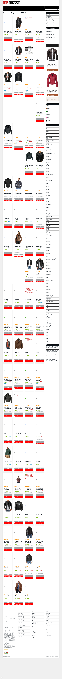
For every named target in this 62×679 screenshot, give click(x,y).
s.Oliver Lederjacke (49, 293)
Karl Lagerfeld (49, 216)
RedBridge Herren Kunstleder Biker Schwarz (18, 60)
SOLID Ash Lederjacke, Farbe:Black (16, 300)
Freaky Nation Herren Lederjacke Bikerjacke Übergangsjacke (29, 434)
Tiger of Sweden (49, 314)
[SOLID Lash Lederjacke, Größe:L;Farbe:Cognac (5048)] (18, 343)
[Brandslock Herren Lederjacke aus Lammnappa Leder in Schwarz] (18, 505)
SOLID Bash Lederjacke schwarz (38, 408)
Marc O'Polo (48, 232)
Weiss (49, 121)
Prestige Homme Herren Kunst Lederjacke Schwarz (28, 300)
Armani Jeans (48, 135)
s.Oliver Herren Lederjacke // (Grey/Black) (39, 568)
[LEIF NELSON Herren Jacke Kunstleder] (8, 237)
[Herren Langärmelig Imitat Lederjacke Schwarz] (29, 22)
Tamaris (47, 313)
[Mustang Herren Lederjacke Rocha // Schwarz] (8, 22)
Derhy (47, 168)
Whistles (48, 338)
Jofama (47, 207)
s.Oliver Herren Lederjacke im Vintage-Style (17, 596)
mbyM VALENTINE (49, 235)
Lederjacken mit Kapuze (50, 23)
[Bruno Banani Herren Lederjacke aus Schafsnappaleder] (29, 398)
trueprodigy (48, 325)
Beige (48, 105)
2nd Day (48, 126)
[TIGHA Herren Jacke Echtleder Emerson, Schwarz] (8, 424)
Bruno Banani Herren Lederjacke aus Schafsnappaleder (29, 408)
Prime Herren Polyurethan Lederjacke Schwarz (6, 542)
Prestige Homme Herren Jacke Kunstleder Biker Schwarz (28, 489)
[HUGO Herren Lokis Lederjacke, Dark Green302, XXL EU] (8, 452)
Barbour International (50, 140)
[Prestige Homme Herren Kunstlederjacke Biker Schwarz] (29, 586)
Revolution (48, 287)
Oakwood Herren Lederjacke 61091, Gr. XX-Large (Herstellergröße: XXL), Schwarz (7, 596)
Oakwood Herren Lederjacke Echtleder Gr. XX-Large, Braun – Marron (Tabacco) (18, 247)
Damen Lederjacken (22, 610)
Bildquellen (48, 656)
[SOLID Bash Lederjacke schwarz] (40, 398)
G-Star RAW (48, 184)
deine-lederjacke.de (6, 656)
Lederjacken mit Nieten (50, 25)
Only (47, 266)
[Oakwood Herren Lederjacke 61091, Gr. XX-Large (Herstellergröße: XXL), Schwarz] (8, 586)
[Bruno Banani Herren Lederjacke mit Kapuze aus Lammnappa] (8, 398)
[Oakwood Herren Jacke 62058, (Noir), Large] (40, 424)
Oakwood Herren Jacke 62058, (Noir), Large (39, 434)
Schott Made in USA (50, 296)
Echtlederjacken (49, 16)
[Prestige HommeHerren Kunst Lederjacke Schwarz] (8, 505)
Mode (46, 6)
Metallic (48, 114)
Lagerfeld (48, 223)
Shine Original (48, 305)
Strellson (48, 310)
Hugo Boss (48, 196)
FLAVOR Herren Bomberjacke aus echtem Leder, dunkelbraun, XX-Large (7, 568)
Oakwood (48, 265)
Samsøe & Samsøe (49, 295)
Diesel (47, 173)
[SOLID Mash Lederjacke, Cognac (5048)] (8, 317)
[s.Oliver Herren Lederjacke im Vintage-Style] (18, 587)
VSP (47, 335)
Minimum (48, 241)
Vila (47, 332)
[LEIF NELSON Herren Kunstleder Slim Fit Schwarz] (40, 452)
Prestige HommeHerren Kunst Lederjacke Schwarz (7, 515)
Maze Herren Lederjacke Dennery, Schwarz (39, 380)
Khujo (47, 217)
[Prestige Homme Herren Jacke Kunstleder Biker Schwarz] (29, 479)
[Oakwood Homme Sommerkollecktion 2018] (18, 183)
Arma (47, 134)
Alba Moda (48, 131)
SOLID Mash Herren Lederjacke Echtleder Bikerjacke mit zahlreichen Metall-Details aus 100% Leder (29, 247)
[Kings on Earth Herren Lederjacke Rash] (40, 22)
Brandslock (48, 152)
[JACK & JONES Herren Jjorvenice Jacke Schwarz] (18, 452)
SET (47, 304)
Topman (47, 320)
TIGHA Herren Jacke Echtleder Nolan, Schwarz (28, 462)
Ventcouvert (48, 328)
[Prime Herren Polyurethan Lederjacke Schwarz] (8, 532)
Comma (47, 165)
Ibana (47, 198)
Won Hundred (48, 340)
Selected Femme (49, 299)
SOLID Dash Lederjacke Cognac (29, 219)
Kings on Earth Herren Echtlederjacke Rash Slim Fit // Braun (28, 86)
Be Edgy (48, 141)
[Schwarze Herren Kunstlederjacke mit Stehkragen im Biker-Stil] (40, 156)
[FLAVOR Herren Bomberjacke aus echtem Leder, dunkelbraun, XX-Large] (8, 558)
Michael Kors (48, 238)
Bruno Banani (48, 155)
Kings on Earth (49, 219)
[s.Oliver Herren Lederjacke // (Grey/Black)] (40, 558)
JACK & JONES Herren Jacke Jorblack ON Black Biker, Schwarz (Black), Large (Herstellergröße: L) (29, 542)
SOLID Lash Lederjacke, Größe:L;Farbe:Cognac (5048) (18, 353)
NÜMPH (47, 263)
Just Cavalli (48, 214)
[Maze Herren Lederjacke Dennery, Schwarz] (40, 370)
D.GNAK (47, 167)
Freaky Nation (34, 626)
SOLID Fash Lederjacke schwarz (38, 60)
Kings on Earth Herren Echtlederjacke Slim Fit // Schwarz (29, 274)
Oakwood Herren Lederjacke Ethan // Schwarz (18, 32)
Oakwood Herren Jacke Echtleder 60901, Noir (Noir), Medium (29, 568)
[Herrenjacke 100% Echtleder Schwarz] (18, 317)
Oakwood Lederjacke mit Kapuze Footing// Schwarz (18, 139)
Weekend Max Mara (50, 337)
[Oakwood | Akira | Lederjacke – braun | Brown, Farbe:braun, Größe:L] (40, 479)
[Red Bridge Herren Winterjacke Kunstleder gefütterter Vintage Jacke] (18, 532)
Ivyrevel (47, 201)
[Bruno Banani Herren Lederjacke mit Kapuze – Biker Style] (40, 343)
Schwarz (49, 120)
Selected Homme (49, 301)
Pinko (47, 277)
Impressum (56, 656)
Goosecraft (48, 189)
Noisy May (48, 262)
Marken (26, 6)
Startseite (6, 6)
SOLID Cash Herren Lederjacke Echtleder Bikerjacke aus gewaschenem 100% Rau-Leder (40, 327)
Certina (47, 161)
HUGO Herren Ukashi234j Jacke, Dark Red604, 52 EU (39, 300)
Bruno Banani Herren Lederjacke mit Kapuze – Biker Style (39, 353)
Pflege (42, 6)
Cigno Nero (48, 164)
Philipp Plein (48, 274)
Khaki (48, 112)
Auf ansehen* (18, 41)
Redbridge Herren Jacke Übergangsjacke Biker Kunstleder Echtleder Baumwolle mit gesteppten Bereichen (28, 327)
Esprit (47, 177)
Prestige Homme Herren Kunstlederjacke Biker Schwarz (28, 596)
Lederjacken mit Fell (50, 20)
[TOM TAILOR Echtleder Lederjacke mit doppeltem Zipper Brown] (18, 209)
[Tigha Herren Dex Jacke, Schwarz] (40, 505)
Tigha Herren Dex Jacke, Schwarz (39, 515)
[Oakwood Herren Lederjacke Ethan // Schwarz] (18, 22)
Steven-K (48, 308)
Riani (47, 290)
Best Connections (49, 144)
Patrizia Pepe (48, 271)
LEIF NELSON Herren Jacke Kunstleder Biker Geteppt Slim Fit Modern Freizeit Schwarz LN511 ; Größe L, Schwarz (28, 139)
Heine (47, 192)
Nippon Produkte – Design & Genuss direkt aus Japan (51, 259)
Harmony (48, 190)
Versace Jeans (49, 331)
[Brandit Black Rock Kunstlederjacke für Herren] (8, 130)
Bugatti (47, 156)
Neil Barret (48, 252)
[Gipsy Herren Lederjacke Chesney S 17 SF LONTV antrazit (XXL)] (29, 370)
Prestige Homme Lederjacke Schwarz (39, 274)
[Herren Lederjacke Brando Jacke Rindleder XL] (29, 156)
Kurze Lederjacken (49, 19)
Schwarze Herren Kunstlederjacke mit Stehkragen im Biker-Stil (39, 166)
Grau (48, 109)
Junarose (48, 213)
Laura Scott (48, 225)
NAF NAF (48, 249)
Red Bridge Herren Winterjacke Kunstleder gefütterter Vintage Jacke (18, 542)
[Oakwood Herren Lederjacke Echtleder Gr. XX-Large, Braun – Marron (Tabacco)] (18, 237)
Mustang (48, 247)
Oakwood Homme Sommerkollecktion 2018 (18, 193)
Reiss (47, 283)
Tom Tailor (48, 317)
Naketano (48, 250)
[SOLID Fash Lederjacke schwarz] (40, 50)
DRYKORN (34, 623)
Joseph (47, 211)
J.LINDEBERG (48, 202)
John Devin (48, 208)
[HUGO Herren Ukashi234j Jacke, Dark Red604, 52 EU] (40, 290)
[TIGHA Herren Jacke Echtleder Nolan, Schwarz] (29, 452)
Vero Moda (48, 329)
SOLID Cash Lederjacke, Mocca (29, 515)
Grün (48, 111)
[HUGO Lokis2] (18, 77)
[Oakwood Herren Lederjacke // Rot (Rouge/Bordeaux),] (18, 479)
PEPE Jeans (48, 272)
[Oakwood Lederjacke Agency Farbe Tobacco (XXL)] (8, 290)
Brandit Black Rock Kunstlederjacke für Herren (8, 139)
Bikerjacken (48, 14)
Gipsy (47, 187)
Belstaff (47, 143)
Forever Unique (49, 180)
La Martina (48, 222)
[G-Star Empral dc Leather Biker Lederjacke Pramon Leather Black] (40, 532)
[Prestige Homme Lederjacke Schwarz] (40, 264)
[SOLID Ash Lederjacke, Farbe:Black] (18, 290)
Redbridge (48, 281)
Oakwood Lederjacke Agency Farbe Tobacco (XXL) (8, 300)
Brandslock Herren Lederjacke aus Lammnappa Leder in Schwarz (18, 515)
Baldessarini (48, 138)
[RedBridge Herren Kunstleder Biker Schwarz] (18, 50)
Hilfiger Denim (49, 193)
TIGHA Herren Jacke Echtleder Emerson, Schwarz (8, 434)
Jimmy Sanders (49, 205)
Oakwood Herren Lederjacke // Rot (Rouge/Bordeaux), (18, 489)
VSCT (47, 334)
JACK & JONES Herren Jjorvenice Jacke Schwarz (18, 462)
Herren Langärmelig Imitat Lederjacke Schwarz (29, 32)
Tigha (47, 316)
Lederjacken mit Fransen (50, 22)
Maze (47, 234)
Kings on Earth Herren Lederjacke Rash (39, 32)
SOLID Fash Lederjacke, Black (7, 193)
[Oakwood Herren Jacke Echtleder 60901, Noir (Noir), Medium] (29, 559)
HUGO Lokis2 (17, 85)
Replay (47, 286)
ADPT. (47, 128)
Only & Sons (48, 268)
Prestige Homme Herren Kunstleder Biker (18, 408)
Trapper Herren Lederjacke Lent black (39, 247)
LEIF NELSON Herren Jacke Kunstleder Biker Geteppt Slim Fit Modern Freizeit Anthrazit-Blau (17, 568)
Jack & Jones (48, 204)
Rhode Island (48, 289)
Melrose (47, 237)
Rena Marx (48, 284)
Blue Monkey (48, 149)
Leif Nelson (48, 226)
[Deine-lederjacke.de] (12, 2)
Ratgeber (37, 6)
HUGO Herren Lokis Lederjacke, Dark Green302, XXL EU (8, 462)
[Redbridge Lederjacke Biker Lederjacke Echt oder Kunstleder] (8, 77)
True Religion (48, 323)
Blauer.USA (48, 146)
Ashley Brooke (49, 137)
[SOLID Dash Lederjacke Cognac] (29, 209)
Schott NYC (48, 298)
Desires (47, 171)
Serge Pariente (49, 302)
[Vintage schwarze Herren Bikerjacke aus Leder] (29, 50)
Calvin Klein (48, 159)
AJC (47, 129)
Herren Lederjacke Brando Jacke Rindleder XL (29, 166)
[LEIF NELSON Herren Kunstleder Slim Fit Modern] (8, 50)
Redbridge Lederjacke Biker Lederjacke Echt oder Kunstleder (7, 86)
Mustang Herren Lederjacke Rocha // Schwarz (8, 32)
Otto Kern (48, 269)
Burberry (48, 158)
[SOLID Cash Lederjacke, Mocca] (29, 505)
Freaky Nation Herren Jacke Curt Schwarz (39, 193)
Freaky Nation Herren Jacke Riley (39, 139)
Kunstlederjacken (49, 17)
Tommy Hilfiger (49, 319)
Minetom (48, 240)
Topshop (48, 322)
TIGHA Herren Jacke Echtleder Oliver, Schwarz (28, 193)
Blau (48, 106)
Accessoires (31, 6)
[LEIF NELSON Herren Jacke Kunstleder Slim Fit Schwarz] (8, 479)
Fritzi (47, 183)
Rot (48, 118)
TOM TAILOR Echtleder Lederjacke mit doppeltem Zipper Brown (18, 219)
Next (47, 256)
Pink (48, 117)
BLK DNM (48, 147)
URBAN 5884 (48, 326)
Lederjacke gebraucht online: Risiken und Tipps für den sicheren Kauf (51, 356)
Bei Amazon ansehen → (52, 70)
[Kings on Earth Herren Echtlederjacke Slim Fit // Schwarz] (29, 264)
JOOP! (47, 210)
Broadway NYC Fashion (50, 153)
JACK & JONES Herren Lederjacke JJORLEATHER (39, 113)
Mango (47, 231)
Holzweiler (48, 195)
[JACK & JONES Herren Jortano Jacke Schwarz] (40, 209)
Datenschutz (52, 656)
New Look (48, 253)
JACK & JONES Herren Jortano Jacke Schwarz (39, 219)
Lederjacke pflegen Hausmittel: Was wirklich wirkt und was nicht (52, 347)
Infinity (47, 199)
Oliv (48, 115)
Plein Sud (48, 278)
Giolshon (48, 186)
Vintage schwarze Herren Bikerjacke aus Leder (29, 60)
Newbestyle (48, 255)
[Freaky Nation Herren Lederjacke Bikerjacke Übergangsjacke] (29, 424)
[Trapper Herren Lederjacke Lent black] (40, 237)
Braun (48, 108)
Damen (10, 6)
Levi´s (47, 228)
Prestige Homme (49, 280)
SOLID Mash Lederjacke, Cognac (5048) (8, 327)
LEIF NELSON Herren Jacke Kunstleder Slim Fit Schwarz (8, 489)
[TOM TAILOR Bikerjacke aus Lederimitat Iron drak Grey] (8, 343)
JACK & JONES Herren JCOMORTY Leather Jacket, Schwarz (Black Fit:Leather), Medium (8, 380)
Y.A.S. (47, 341)
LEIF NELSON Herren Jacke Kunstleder (6, 247)
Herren (15, 6)
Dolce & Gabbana (49, 174)
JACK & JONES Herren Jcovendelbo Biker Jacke (18, 434)
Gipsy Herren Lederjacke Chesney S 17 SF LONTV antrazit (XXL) (28, 380)
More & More (48, 244)
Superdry (48, 311)
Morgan (47, 246)
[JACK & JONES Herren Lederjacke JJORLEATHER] (40, 103)
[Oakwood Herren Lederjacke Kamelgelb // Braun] (18, 370)
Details (19, 39)
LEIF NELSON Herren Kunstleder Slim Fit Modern (7, 60)
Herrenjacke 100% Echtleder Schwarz (18, 327)
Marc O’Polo (48, 614)
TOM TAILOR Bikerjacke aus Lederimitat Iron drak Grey (7, 353)
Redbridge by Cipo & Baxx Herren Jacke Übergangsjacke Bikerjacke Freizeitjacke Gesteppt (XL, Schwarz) (39, 86)
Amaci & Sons (48, 132)
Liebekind (48, 229)
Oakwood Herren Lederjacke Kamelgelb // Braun (18, 380)
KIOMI (47, 220)
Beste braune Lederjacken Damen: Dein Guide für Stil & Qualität (51, 360)
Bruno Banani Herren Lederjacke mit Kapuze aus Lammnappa (7, 408)
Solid (47, 307)
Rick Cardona (48, 292)
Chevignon (48, 162)
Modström (48, 243)
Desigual (48, 170)
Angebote (21, 6)
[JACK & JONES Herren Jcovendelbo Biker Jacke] (18, 424)
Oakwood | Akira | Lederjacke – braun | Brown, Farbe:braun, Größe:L (39, 489)
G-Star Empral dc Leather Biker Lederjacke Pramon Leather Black (40, 542)
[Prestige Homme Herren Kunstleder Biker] (18, 398)
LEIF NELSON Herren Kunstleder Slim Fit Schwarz (39, 462)
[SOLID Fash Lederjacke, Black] (8, 183)
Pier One (48, 275)
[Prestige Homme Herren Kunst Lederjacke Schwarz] (29, 291)
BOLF (47, 150)
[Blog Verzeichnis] (10, 653)
